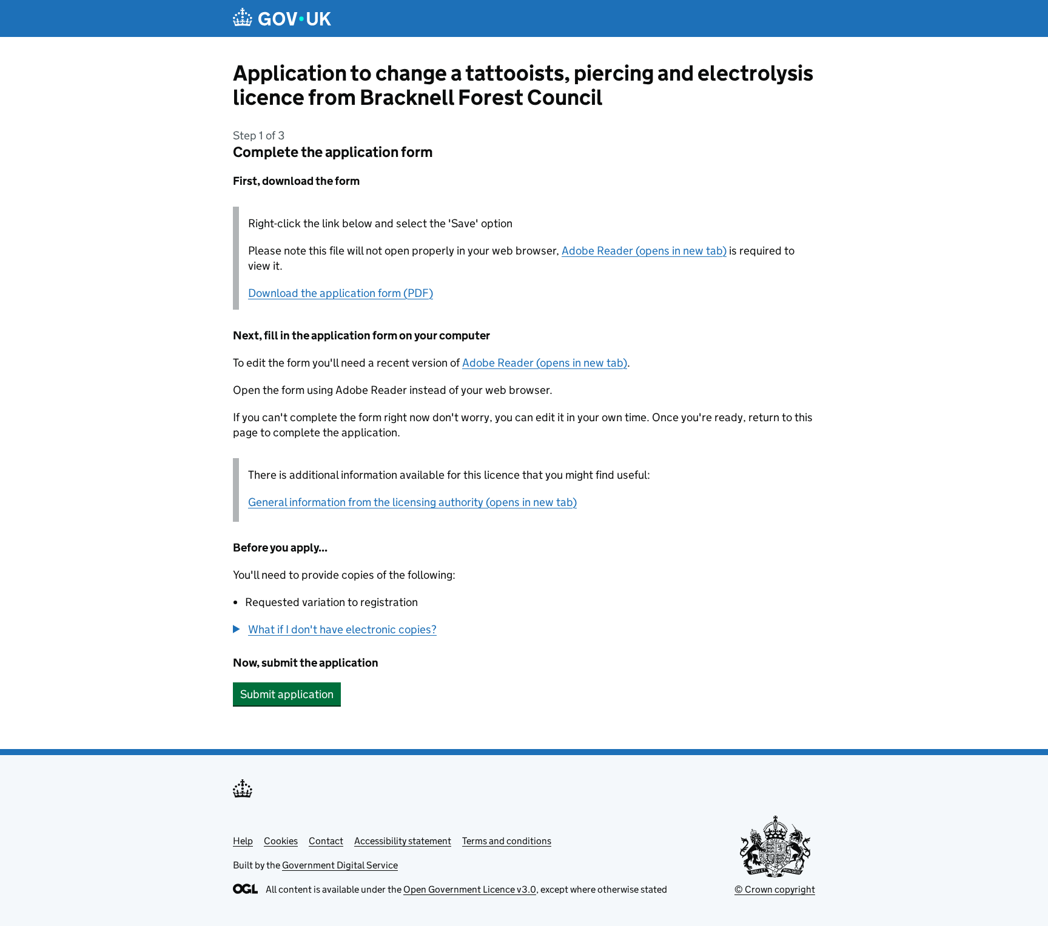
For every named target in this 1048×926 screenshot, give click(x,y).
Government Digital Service (340, 865)
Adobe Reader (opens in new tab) (644, 251)
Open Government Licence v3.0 (469, 889)
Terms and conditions (506, 841)
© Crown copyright (774, 889)
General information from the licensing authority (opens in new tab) (412, 502)
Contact (326, 841)
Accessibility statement (402, 841)
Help (243, 841)
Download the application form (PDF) (340, 293)
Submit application (287, 694)
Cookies (281, 841)
